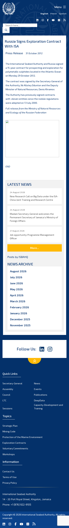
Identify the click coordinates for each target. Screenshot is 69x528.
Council (6, 394)
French (53, 13)
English (44, 13)
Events (38, 389)
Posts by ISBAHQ (17, 256)
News (37, 383)
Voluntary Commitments (15, 448)
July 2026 (16, 277)
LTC (4, 400)
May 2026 (16, 289)
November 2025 (20, 325)
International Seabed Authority (38, 514)
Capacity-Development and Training (48, 406)
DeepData (39, 400)
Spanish (62, 13)
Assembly (8, 389)
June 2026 (16, 283)
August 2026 (18, 271)
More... (34, 247)
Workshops (9, 454)
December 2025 (20, 319)
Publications (40, 394)
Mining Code (9, 431)
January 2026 (18, 313)
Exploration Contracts (14, 442)
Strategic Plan (10, 425)
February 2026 (19, 307)
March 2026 (17, 301)
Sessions (7, 408)
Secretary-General (12, 383)
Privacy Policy (10, 482)
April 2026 (16, 295)
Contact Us (8, 471)
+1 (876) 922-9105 (21, 504)
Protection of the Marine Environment (23, 437)
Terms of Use (10, 477)
